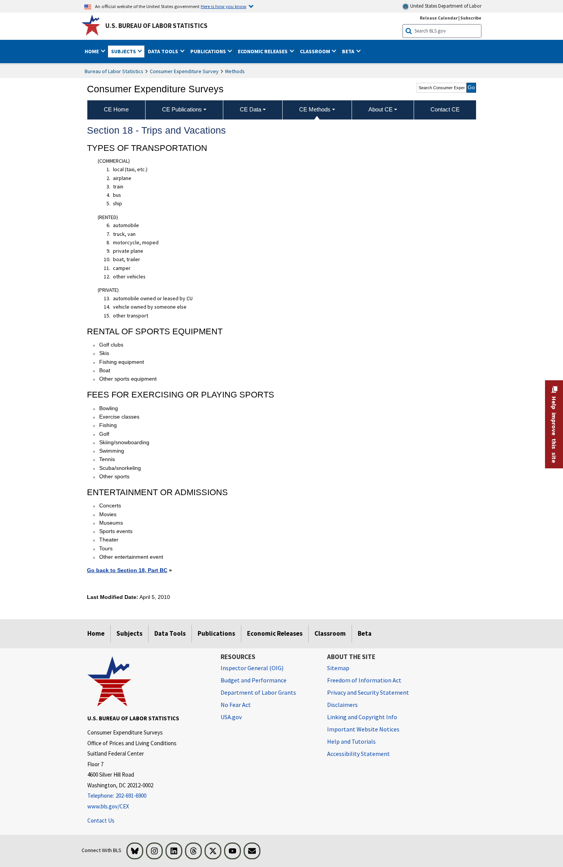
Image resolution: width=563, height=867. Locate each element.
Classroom (330, 633)
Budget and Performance (253, 680)
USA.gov (231, 717)
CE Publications (182, 109)
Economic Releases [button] (263, 51)
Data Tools (170, 633)
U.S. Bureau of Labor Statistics (156, 25)
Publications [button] (208, 51)
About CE (380, 109)
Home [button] (92, 51)
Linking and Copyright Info (362, 717)
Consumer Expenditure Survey (184, 71)
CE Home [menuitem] (116, 109)
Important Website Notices (363, 729)
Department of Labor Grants (258, 692)
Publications (216, 633)
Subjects (129, 633)
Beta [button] (348, 51)
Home (96, 633)
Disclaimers (342, 704)
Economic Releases (275, 633)
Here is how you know (223, 6)
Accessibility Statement (358, 753)
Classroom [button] (315, 51)
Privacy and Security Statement (368, 692)
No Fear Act (236, 704)
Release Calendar (439, 18)
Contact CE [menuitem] (445, 109)
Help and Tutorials (351, 741)
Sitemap (338, 668)
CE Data (250, 109)
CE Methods (315, 109)
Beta (365, 633)
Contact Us (101, 820)
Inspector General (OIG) (252, 668)
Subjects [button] (124, 51)
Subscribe (470, 18)
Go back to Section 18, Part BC (127, 570)
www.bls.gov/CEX (108, 806)
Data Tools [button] (163, 51)
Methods (235, 71)
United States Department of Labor (445, 6)
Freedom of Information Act (364, 680)
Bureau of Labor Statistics (114, 71)
